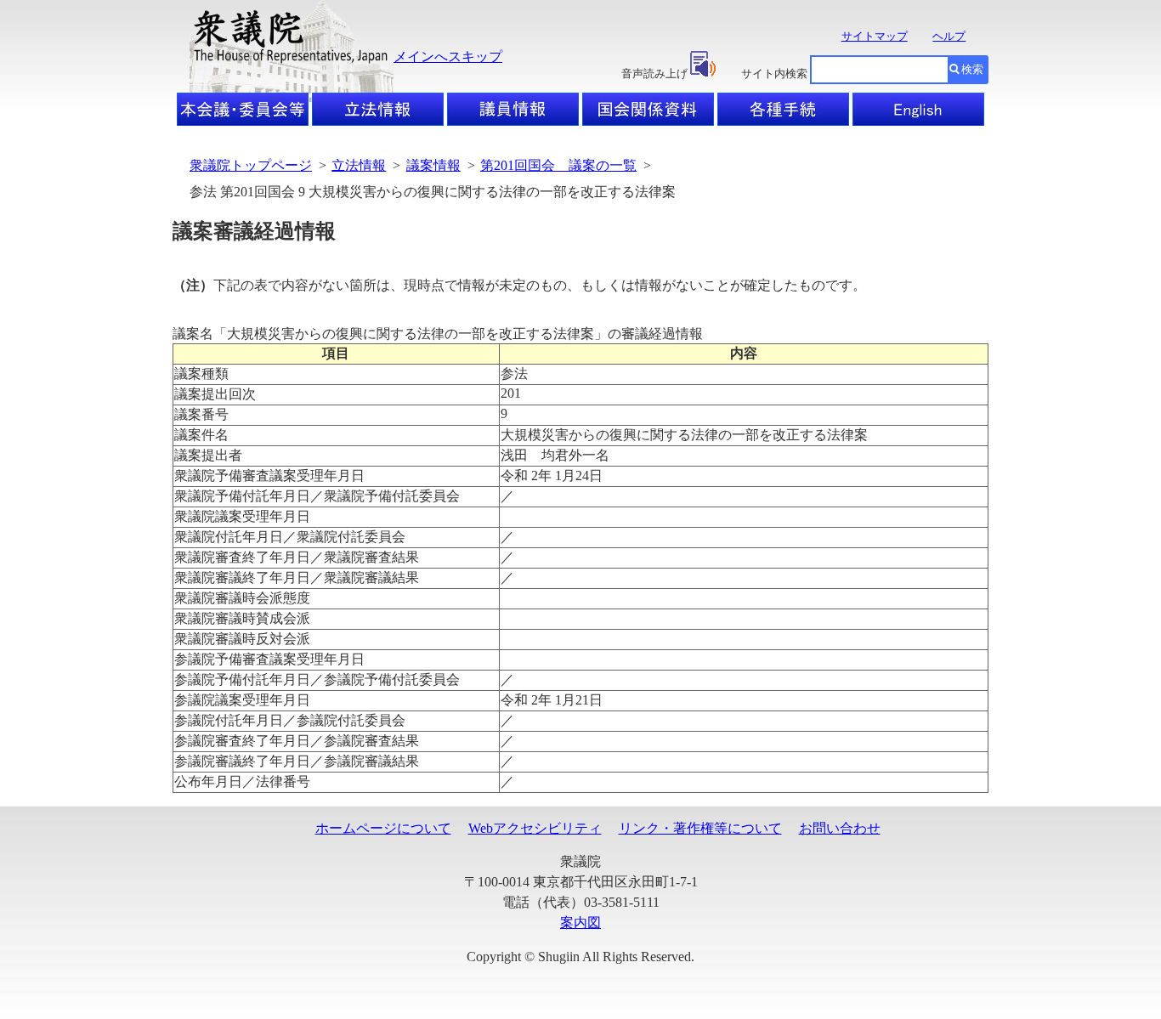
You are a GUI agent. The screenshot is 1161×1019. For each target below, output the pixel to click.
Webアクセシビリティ (535, 828)
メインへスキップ (448, 56)
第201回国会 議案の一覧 (558, 165)
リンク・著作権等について (700, 828)
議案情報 (433, 165)
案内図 (580, 922)
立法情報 (358, 165)
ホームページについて (383, 828)
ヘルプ (949, 36)
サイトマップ (874, 36)
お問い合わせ (840, 828)
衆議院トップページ (251, 165)
